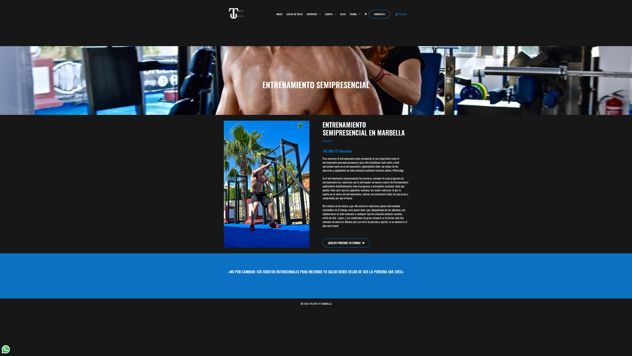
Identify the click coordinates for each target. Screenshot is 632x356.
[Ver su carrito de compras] (366, 14)
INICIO (279, 14)
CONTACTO (379, 14)
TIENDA (353, 14)
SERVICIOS (312, 14)
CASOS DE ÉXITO (294, 14)
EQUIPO (328, 14)
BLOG (343, 14)
